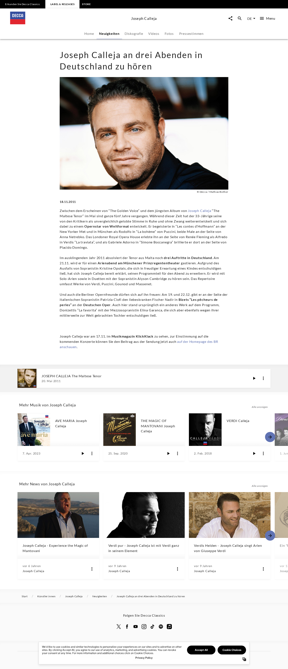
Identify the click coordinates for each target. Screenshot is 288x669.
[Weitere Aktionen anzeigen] (263, 378)
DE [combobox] (249, 18)
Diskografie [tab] (134, 33)
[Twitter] (118, 626)
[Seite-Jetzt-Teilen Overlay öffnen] (230, 18)
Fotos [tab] (169, 33)
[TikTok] (152, 626)
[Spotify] (161, 626)
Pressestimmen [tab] (191, 33)
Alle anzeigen (260, 406)
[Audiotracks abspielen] (254, 378)
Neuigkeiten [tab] (109, 33)
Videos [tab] (153, 33)
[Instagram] (144, 626)
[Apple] (169, 626)
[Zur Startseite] (69, 23)
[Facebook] (127, 626)
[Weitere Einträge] (270, 437)
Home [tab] (89, 33)
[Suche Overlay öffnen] (240, 18)
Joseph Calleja (199, 211)
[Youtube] (135, 626)
